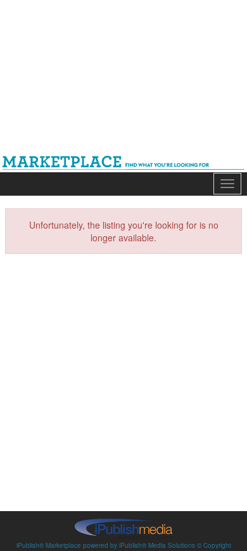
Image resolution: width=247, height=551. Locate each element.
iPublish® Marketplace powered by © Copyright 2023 (123, 528)
